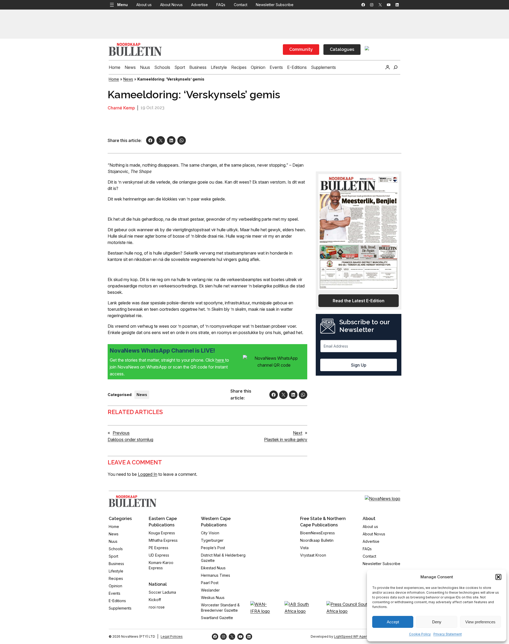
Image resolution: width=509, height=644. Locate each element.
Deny (436, 622)
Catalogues (342, 49)
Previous (121, 433)
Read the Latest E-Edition (358, 300)
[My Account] (387, 67)
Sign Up (358, 365)
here (220, 360)
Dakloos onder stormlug (130, 439)
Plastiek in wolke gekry (285, 439)
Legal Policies (172, 636)
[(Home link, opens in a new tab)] (132, 501)
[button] (498, 577)
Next (297, 433)
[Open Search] (395, 67)
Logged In (147, 474)
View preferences (480, 622)
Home (114, 79)
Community (301, 49)
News (128, 79)
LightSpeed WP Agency (352, 636)
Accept (393, 622)
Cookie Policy (420, 634)
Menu (122, 4)
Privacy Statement (447, 634)
